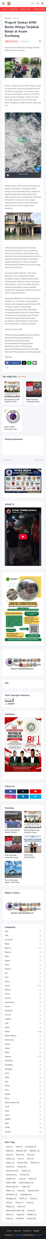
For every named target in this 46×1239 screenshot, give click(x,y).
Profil (23, 1090)
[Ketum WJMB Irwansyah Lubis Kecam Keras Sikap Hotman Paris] (12, 417)
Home (4, 9)
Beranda (8, 18)
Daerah (23, 960)
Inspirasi (23, 998)
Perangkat (23, 1069)
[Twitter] (24, 363)
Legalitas (23, 1019)
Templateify (17, 1235)
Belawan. (23, 952)
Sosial (23, 1107)
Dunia (23, 965)
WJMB (23, 1127)
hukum (23, 981)
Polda (23, 1077)
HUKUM (23, 990)
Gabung (23, 969)
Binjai (23, 956)
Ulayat (23, 1115)
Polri (23, 1082)
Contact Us (27, 1231)
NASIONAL (13, 9)
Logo (23, 1023)
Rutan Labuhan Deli (23, 1102)
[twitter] (35, 797)
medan (23, 1027)
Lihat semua (22, 377)
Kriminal (23, 1015)
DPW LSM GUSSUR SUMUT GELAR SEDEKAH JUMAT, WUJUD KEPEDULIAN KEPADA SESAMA (13, 831)
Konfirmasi (23, 1011)
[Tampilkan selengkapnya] (7, 367)
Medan (23, 1031)
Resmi (23, 1098)
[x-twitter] (23, 791)
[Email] (34, 363)
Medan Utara (23, 1040)
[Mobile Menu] (3, 4)
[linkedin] (23, 797)
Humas (23, 994)
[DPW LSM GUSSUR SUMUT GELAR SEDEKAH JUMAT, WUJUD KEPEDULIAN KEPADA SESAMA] (13, 819)
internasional (23, 1002)
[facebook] (10, 791)
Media (23, 1052)
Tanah (23, 1111)
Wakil (23, 1123)
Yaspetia (23, 1132)
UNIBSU (23, 1119)
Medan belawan (23, 1036)
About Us (17, 1231)
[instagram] (10, 797)
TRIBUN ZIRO (26, 9)
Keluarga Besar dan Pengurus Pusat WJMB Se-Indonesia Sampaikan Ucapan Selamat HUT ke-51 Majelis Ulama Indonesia (12, 400)
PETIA (23, 1073)
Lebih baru (8, 460)
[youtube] (35, 791)
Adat (23, 935)
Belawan (23, 948)
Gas (23, 973)
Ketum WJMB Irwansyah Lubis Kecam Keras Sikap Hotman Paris (11, 428)
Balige (23, 944)
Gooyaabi (37, 1235)
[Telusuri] (43, 4)
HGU (23, 977)
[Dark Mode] (33, 3)
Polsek (23, 1086)
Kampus (23, 1006)
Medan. (23, 1048)
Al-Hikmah (23, 940)
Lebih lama (38, 460)
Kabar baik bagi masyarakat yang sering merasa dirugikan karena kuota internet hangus (32, 400)
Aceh (23, 931)
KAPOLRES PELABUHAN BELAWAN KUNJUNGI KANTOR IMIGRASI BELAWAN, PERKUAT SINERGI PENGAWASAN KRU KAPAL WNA (32, 856)
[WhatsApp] (29, 363)
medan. (23, 1044)
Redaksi (23, 1094)
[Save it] (40, 41)
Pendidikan (23, 1065)
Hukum (23, 985)
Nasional (16, 18)
